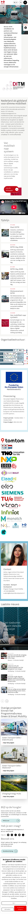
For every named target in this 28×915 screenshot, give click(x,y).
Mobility (15, 20)
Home (4, 20)
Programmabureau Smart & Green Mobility (13, 22)
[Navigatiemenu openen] (25, 2)
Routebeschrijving (8, 851)
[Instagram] (12, 835)
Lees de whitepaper (9, 189)
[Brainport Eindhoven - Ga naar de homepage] (3, 2)
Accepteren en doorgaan (20, 908)
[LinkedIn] (15, 835)
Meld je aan (6, 820)
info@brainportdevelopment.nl (15, 829)
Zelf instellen (7, 909)
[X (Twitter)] (23, 835)
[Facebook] (8, 835)
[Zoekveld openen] (21, 2)
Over (14, 903)
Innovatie (9, 20)
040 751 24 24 (9, 831)
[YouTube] (19, 835)
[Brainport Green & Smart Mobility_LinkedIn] (25, 27)
